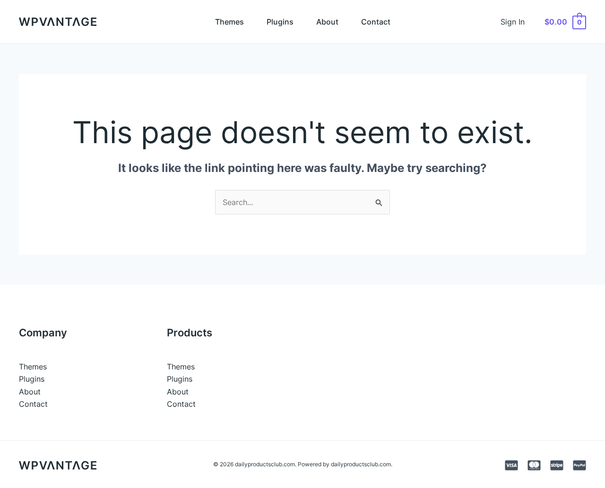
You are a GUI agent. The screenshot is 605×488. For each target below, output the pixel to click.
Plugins (280, 21)
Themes (229, 21)
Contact (375, 21)
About (327, 21)
